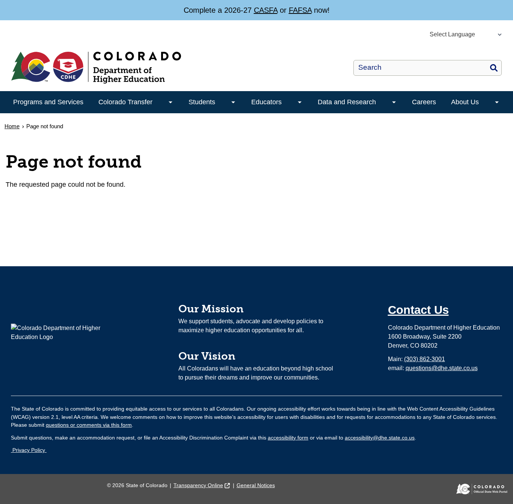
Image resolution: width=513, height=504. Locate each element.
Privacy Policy (29, 450)
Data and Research (347, 102)
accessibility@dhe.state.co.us (380, 438)
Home (12, 126)
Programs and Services (48, 102)
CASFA (266, 10)
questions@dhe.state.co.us (442, 368)
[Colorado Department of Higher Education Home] (152, 68)
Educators (266, 102)
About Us (465, 102)
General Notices (256, 485)
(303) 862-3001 (424, 359)
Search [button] (494, 68)
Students (202, 102)
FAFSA (300, 10)
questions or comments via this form (89, 425)
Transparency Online (198, 485)
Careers (424, 102)
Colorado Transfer (125, 102)
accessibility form (288, 438)
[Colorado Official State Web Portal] (476, 489)
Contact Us (418, 309)
